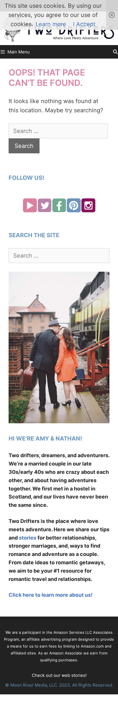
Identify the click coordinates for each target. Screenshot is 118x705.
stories (27, 538)
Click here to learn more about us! (51, 595)
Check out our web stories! (59, 675)
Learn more (51, 24)
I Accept (84, 24)
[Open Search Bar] (115, 52)
